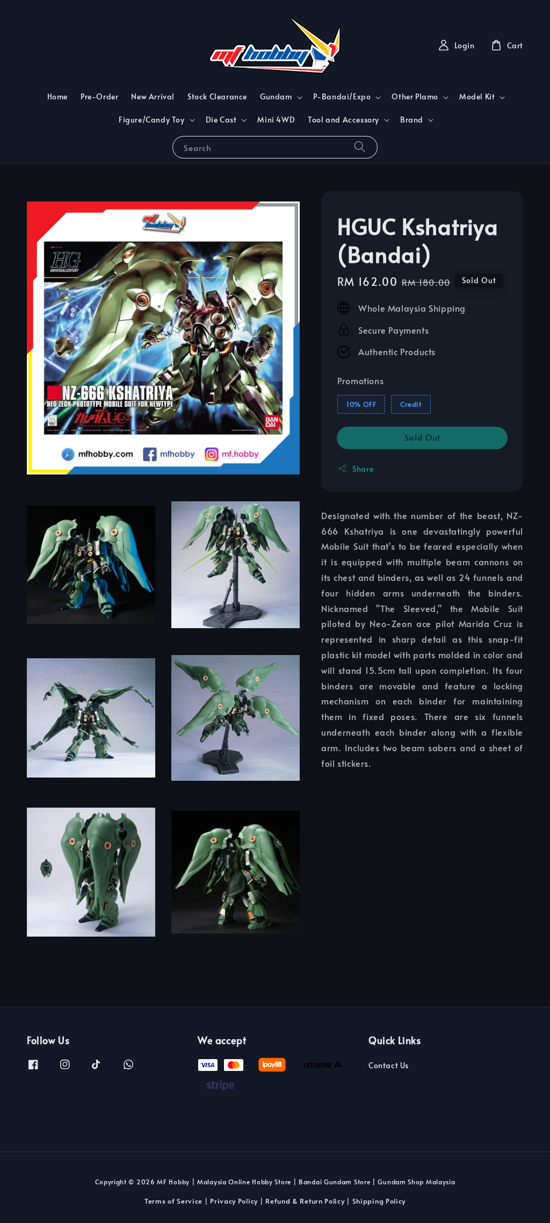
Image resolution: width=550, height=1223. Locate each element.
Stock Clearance (217, 96)
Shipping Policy (379, 1201)
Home (57, 96)
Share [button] (362, 469)
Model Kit (477, 97)
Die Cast (221, 120)
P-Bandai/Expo (342, 97)
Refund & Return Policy (304, 1201)
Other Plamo (415, 97)
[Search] (360, 146)
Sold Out (422, 437)
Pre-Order (99, 96)
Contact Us (388, 1065)
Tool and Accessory (343, 120)
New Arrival (153, 96)
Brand (411, 120)
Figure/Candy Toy (152, 120)
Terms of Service (173, 1201)
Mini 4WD (276, 119)
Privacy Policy (234, 1201)
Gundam (276, 97)
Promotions (360, 380)
